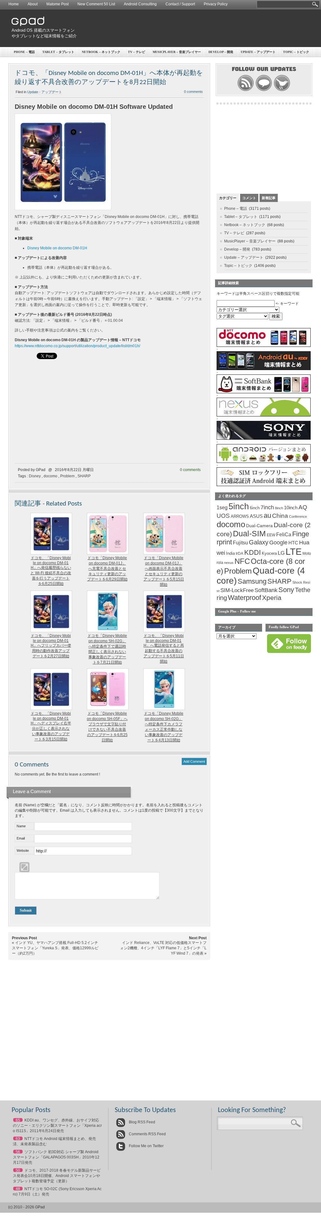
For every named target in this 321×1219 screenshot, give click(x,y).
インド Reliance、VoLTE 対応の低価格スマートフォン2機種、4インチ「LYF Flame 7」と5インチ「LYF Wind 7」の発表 (163, 948)
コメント (249, 198)
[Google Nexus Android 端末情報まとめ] (264, 415)
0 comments (193, 91)
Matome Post (57, 4)
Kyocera (269, 553)
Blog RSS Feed (141, 1122)
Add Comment (194, 761)
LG (281, 553)
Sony (286, 590)
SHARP (84, 476)
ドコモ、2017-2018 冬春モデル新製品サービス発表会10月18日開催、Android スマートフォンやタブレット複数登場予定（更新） (57, 1175)
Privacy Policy (216, 4)
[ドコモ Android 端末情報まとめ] (264, 345)
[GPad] (28, 24)
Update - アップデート (44, 92)
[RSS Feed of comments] (263, 90)
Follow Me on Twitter (146, 1146)
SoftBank (266, 590)
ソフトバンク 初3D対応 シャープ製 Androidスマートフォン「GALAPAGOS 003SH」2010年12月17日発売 (56, 1157)
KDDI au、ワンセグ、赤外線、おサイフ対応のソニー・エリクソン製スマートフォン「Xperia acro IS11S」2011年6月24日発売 (57, 1125)
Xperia (272, 597)
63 (18, 1139)
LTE (294, 551)
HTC (293, 542)
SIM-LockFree (237, 590)
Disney (35, 476)
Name (21, 826)
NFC (242, 561)
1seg (222, 507)
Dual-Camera (259, 525)
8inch (279, 508)
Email (21, 838)
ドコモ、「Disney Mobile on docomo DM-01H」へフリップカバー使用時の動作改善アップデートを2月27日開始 (51, 645)
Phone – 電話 (24, 52)
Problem (67, 476)
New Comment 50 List (96, 4)
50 (18, 1170)
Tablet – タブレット (58, 52)
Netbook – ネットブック (101, 52)
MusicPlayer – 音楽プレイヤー (177, 52)
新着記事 (269, 198)
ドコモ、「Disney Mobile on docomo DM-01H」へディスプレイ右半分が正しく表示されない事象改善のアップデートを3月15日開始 (51, 726)
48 (18, 1189)
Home (13, 4)
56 (18, 1152)
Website (23, 850)
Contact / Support (180, 4)
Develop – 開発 (220, 52)
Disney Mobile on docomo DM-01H (57, 248)
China (280, 515)
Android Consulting (140, 4)
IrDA (239, 553)
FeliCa (283, 534)
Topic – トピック (296, 52)
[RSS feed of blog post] (245, 90)
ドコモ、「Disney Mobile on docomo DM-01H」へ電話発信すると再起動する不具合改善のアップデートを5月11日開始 (164, 648)
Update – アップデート (258, 52)
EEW (271, 535)
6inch (255, 508)
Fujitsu (240, 542)
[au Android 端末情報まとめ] (264, 369)
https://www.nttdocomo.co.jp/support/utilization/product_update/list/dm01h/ (77, 346)
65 (18, 1120)
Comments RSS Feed (147, 1134)
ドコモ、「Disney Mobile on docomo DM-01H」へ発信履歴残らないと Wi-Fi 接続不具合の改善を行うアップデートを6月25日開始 (50, 571)
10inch (290, 507)
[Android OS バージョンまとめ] (264, 461)
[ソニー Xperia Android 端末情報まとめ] (264, 438)
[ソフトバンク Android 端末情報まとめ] (264, 392)
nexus (229, 562)
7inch (267, 507)
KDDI (252, 552)
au (267, 515)
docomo (50, 476)
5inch (239, 506)
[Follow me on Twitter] (282, 90)
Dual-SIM (249, 533)
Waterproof (244, 598)
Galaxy (258, 542)
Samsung (252, 581)
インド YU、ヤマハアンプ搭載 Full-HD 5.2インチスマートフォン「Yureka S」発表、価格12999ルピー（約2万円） (55, 948)
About (33, 4)
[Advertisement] (197, 28)
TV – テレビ (136, 52)
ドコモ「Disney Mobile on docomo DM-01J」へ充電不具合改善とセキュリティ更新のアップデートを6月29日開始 (107, 568)
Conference (298, 516)
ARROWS (240, 516)
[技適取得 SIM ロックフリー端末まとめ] (264, 485)
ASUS (256, 516)
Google (278, 542)
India (230, 553)
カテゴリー (227, 198)
